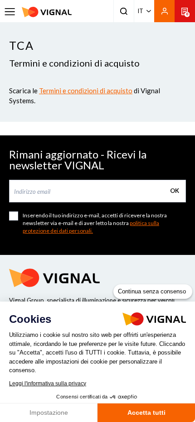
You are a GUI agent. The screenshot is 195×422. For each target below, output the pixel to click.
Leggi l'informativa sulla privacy (47, 383)
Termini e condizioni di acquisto (85, 90)
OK (174, 190)
